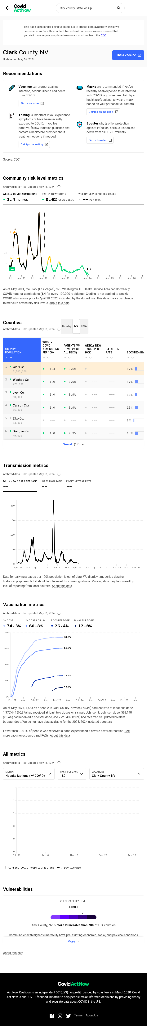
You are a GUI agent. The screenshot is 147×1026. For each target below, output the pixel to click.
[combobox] (90, 8)
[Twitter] (68, 1016)
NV (44, 52)
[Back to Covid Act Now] (8, 8)
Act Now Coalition (19, 992)
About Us (92, 1015)
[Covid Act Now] (29, 8)
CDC (103, 35)
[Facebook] (51, 1016)
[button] (59, 186)
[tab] (20, 197)
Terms (78, 1015)
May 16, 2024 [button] (26, 59)
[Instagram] (60, 1016)
